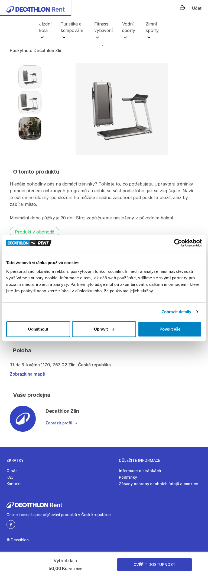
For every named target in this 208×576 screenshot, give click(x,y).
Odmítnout (38, 329)
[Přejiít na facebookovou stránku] (11, 524)
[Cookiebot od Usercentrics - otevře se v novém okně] (178, 243)
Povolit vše (170, 329)
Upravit (101, 329)
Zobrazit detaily (176, 311)
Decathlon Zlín (48, 50)
